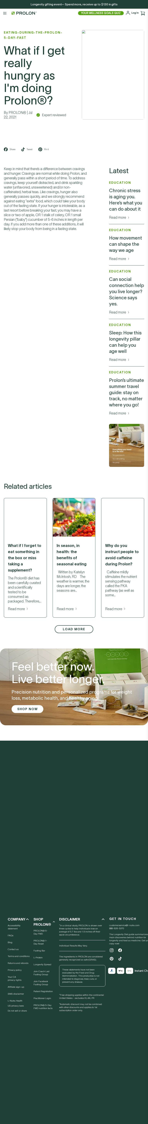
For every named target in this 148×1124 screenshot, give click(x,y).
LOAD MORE (74, 629)
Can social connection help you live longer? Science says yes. (126, 291)
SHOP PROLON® (42, 921)
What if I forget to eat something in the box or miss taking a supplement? (24, 557)
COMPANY (16, 919)
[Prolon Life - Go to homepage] (23, 13)
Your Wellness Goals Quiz (101, 13)
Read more (117, 217)
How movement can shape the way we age (125, 244)
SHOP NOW (27, 709)
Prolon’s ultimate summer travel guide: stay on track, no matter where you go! (126, 392)
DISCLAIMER (69, 919)
